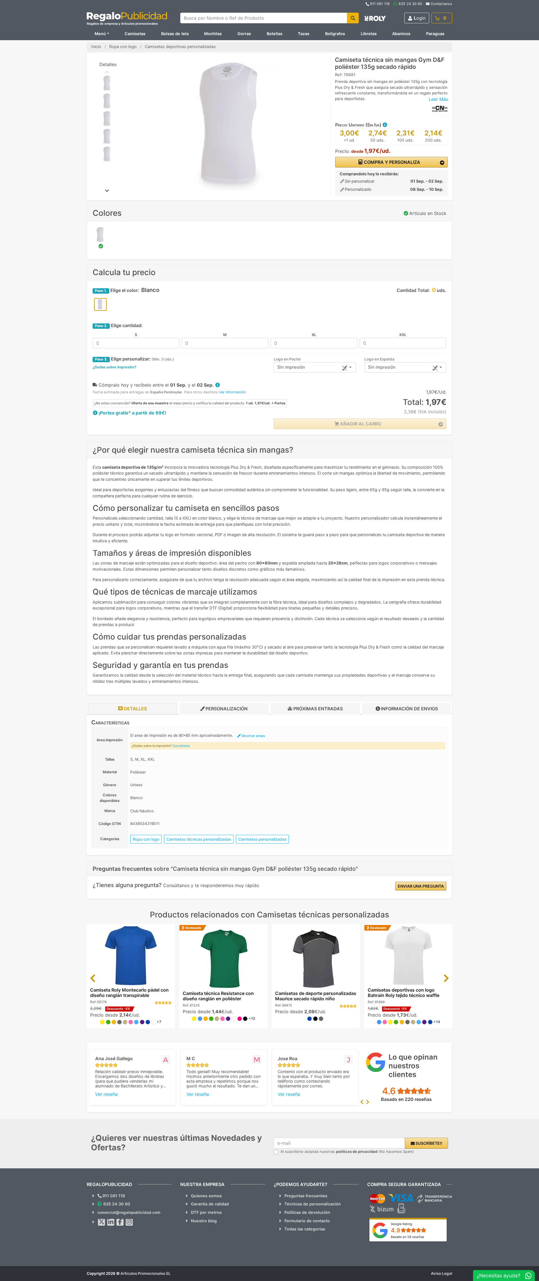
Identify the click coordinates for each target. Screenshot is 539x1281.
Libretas (369, 33)
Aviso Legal (441, 1273)
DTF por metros (206, 1212)
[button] (384, 125)
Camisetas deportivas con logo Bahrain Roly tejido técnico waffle (403, 992)
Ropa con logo (146, 839)
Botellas (274, 33)
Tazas (303, 33)
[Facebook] (120, 1222)
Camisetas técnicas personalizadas (198, 839)
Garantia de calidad (210, 1203)
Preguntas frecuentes (305, 1195)
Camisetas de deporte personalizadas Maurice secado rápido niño (315, 995)
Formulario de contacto (307, 1220)
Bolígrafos (335, 33)
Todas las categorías (304, 1228)
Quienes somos (206, 1195)
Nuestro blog (204, 1220)
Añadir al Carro (360, 424)
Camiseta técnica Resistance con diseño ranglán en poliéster (218, 995)
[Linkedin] (111, 1222)
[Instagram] (129, 1222)
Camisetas (135, 33)
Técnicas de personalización (312, 1203)
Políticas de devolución (307, 1212)
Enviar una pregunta (421, 886)
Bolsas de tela (175, 33)
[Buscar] (353, 18)
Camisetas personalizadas (262, 839)
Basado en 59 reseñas (407, 1237)
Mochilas (213, 33)
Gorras (244, 33)
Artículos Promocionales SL (145, 1273)
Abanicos (401, 33)
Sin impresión (291, 367)
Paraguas (435, 33)
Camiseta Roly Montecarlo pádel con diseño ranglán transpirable (129, 992)
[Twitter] (101, 1222)
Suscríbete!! (428, 1143)
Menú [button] (100, 33)
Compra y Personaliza (391, 162)
